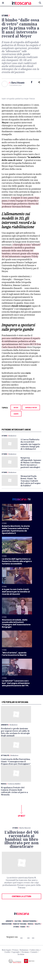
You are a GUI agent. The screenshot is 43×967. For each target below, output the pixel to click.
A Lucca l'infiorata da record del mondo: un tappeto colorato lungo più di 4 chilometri (30, 444)
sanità (16, 414)
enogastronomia (30, 921)
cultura (18, 921)
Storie (5, 15)
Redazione (12, 436)
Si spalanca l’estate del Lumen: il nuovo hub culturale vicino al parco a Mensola (14, 791)
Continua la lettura (21, 896)
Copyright (16, 952)
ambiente (10, 921)
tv (28, 927)
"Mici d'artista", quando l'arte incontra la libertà (14, 653)
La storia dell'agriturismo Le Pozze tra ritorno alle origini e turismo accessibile (17, 561)
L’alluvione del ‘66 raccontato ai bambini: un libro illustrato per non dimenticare (21, 839)
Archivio (21, 954)
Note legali (6, 950)
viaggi (23, 927)
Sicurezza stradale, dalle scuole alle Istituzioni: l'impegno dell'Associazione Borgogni (16, 623)
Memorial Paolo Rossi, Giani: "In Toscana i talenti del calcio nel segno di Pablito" (30, 481)
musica (31, 924)
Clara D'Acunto (17, 82)
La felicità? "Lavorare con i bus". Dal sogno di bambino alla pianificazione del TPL (16, 683)
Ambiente (4, 725)
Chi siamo (25, 952)
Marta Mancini (25, 828)
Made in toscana (20, 924)
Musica (3, 784)
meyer (16, 407)
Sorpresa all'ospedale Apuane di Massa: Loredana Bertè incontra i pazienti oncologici (31, 462)
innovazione (7, 924)
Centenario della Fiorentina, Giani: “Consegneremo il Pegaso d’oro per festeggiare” (16, 761)
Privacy (15, 950)
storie (16, 927)
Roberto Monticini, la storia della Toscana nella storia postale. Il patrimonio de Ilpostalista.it (16, 530)
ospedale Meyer (31, 407)
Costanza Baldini (14, 784)
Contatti (34, 952)
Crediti (7, 952)
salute (38, 924)
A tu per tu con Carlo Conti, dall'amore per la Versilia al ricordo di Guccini (16, 591)
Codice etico (35, 950)
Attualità (5, 755)
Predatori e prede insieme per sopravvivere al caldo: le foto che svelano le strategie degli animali (15, 732)
